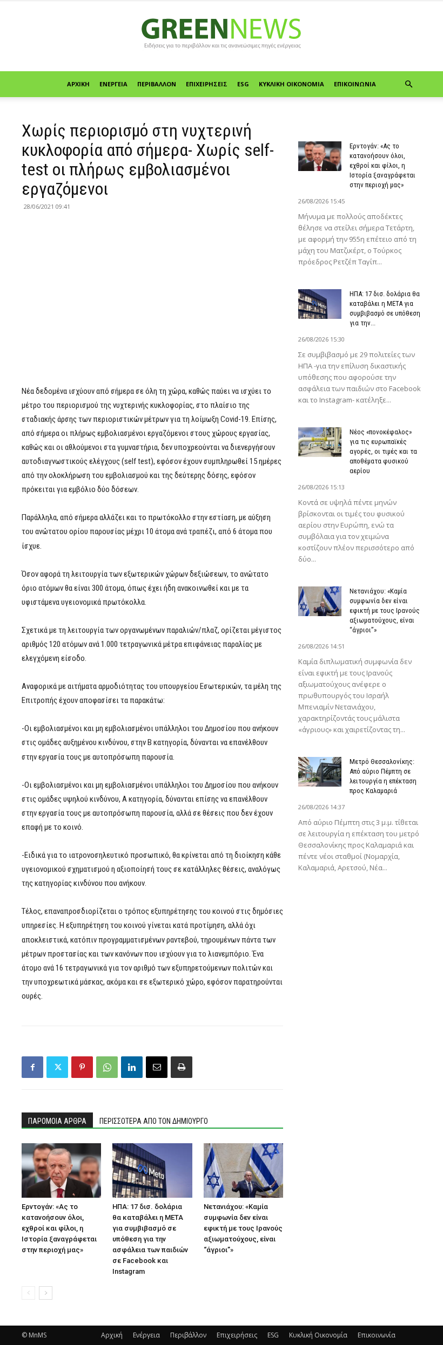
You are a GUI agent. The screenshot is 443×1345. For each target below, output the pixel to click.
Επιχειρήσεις (206, 84)
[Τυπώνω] (181, 1067)
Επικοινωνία (355, 84)
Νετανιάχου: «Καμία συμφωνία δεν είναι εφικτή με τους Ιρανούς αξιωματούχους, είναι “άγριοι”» (243, 1228)
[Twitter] (57, 1067)
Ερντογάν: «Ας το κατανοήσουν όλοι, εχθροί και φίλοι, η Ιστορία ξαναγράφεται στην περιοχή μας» (59, 1228)
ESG (243, 84)
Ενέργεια (113, 84)
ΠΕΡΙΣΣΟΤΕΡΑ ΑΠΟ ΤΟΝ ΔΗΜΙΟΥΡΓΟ (153, 1121)
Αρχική (78, 84)
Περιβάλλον (156, 84)
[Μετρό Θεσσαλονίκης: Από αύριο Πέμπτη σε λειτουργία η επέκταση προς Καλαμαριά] (319, 772)
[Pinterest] (82, 1067)
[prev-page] (28, 1293)
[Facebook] (32, 1067)
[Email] (156, 1067)
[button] (408, 84)
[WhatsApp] (107, 1067)
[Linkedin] (132, 1067)
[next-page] (45, 1293)
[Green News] (221, 36)
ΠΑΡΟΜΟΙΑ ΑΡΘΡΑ (57, 1121)
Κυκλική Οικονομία (291, 84)
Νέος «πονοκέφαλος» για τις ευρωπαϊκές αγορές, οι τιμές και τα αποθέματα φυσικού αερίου (383, 451)
